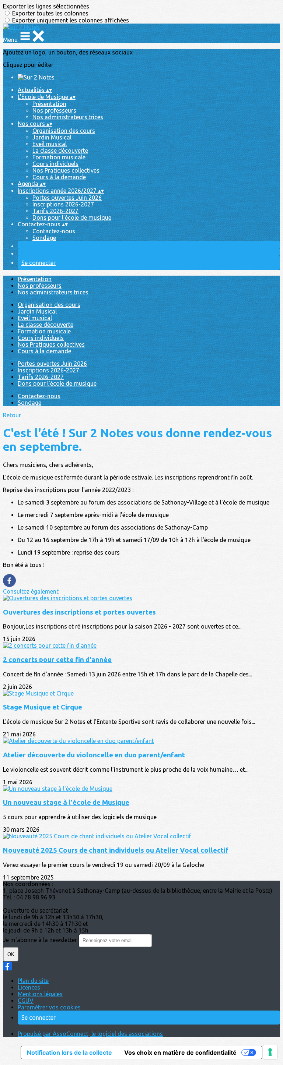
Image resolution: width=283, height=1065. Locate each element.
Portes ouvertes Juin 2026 (67, 197)
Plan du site (33, 980)
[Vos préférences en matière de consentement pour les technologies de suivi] (270, 1052)
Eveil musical (49, 144)
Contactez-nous (53, 231)
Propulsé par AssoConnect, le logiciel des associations (90, 1033)
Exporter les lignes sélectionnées (46, 6)
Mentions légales (40, 994)
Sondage (44, 237)
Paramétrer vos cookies (49, 1007)
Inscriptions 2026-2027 (63, 204)
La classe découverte (60, 150)
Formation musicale (58, 157)
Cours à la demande (59, 177)
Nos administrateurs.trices (67, 117)
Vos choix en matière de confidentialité (180, 1052)
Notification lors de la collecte (69, 1052)
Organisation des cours (63, 130)
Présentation (49, 103)
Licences (29, 987)
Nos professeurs (54, 110)
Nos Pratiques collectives (65, 170)
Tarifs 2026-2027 (55, 211)
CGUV (26, 1000)
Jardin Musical (51, 137)
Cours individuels (55, 163)
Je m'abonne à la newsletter (40, 940)
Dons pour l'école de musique (71, 217)
